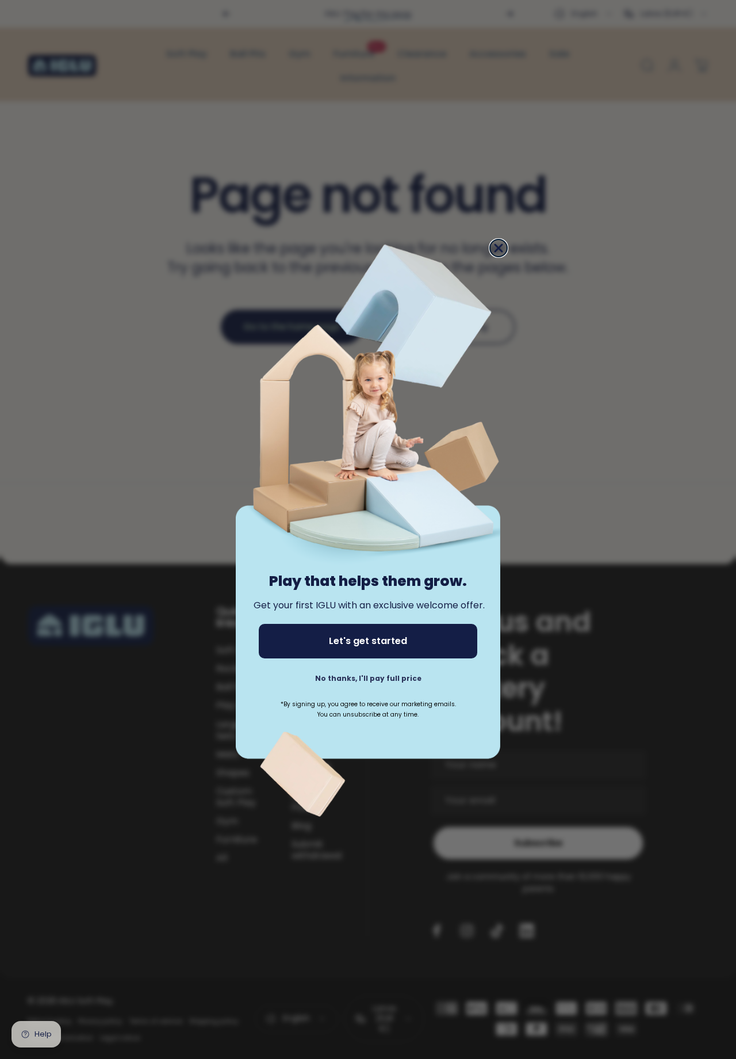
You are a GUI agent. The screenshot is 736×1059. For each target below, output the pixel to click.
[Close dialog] (498, 248)
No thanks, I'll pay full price (368, 678)
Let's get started (368, 640)
